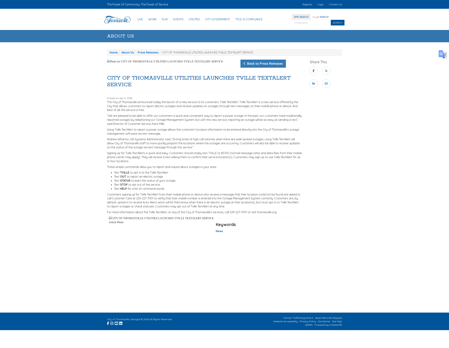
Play (165, 19)
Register (307, 4)
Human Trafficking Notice (298, 317)
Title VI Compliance (249, 19)
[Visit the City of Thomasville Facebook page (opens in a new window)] (108, 322)
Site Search (301, 17)
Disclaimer (324, 321)
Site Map (337, 321)
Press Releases (148, 52)
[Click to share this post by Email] (326, 83)
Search (324, 17)
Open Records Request (328, 317)
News (219, 231)
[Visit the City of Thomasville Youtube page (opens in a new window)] (116, 322)
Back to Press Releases (264, 64)
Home (114, 52)
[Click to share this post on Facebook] (313, 71)
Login (320, 4)
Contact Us (335, 4)
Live (140, 19)
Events (178, 19)
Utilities (194, 19)
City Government (217, 19)
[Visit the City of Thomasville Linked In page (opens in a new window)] (121, 322)
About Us (120, 36)
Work (152, 19)
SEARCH (337, 22)
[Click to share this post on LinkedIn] (313, 83)
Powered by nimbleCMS (328, 324)
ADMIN (309, 324)
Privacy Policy (308, 321)
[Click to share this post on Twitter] (326, 71)
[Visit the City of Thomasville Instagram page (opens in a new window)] (112, 322)
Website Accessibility (285, 321)
